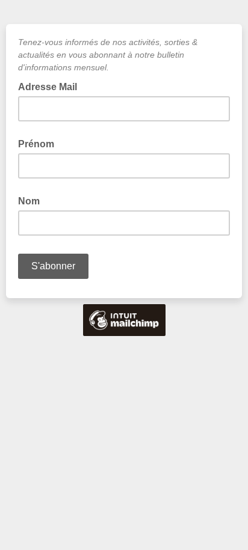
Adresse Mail (51, 86)
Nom (29, 201)
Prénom (36, 144)
